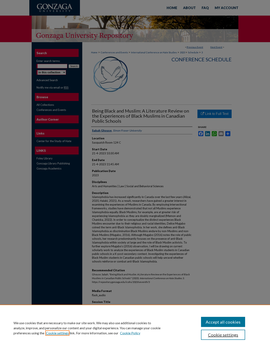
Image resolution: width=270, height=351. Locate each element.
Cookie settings (57, 333)
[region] (135, 328)
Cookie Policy (130, 333)
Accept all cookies (223, 321)
